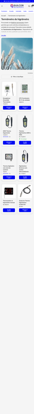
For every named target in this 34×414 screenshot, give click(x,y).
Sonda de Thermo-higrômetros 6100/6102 (24, 202)
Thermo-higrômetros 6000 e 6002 (25, 133)
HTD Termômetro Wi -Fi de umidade (24, 99)
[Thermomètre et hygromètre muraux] (9, 191)
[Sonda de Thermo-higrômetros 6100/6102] (25, 191)
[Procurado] (29, 6)
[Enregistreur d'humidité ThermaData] (9, 89)
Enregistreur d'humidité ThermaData (6, 100)
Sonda (24, 11)
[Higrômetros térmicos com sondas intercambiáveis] (25, 156)
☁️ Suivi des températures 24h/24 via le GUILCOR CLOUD (17, 1)
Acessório (31, 11)
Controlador (18, 11)
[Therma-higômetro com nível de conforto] (9, 156)
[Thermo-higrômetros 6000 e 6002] (25, 122)
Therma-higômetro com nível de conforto (8, 168)
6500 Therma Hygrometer (7, 132)
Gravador (11, 11)
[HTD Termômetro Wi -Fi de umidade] (25, 89)
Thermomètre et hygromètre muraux (9, 201)
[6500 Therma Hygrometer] (9, 122)
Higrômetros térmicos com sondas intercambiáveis (24, 168)
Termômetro (4, 11)
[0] (32, 6)
